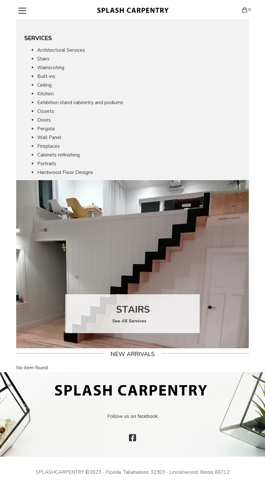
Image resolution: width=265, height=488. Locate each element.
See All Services (130, 321)
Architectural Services (61, 50)
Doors (44, 120)
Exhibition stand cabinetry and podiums (80, 102)
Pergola (46, 128)
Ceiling (44, 85)
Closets (45, 111)
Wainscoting (50, 67)
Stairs (43, 59)
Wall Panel (49, 137)
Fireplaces (48, 146)
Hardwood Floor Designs (65, 172)
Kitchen (45, 94)
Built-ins (46, 76)
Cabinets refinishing (58, 155)
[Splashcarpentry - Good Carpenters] (132, 9)
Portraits (46, 163)
